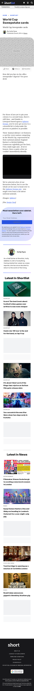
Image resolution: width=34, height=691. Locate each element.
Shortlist (14, 15)
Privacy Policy (17, 659)
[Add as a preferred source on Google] (17, 671)
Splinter (13, 198)
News (25, 33)
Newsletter (27, 69)
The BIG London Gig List (22, 7)
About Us (17, 651)
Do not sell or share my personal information (17, 665)
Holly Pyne (13, 31)
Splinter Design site (14, 189)
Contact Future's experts (17, 653)
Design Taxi (11, 202)
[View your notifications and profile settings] (24, 2)
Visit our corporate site (23, 680)
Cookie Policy (17, 662)
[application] (17, 165)
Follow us (17, 69)
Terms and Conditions (17, 656)
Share (7, 69)
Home (5, 15)
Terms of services (25, 227)
